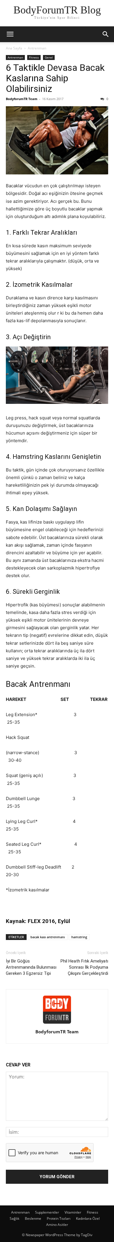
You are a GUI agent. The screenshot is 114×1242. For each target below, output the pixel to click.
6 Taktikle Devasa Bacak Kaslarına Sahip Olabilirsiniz (55, 78)
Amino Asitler (57, 1224)
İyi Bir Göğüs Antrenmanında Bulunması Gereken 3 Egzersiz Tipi (31, 967)
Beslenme (33, 1218)
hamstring (79, 937)
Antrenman (37, 48)
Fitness (34, 57)
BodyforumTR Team (21, 99)
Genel (49, 57)
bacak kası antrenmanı (47, 937)
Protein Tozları (58, 1218)
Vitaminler (73, 1212)
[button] (10, 34)
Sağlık (14, 1218)
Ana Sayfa (14, 48)
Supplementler (47, 1212)
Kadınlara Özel (88, 1218)
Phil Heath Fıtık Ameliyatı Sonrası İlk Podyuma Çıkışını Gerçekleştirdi (84, 967)
